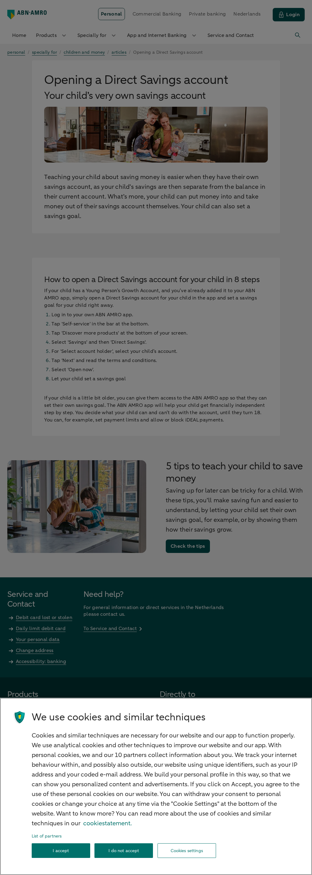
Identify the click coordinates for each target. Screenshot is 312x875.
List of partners (47, 836)
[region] (156, 786)
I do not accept (123, 851)
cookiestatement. (107, 823)
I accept (61, 851)
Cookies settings (187, 851)
